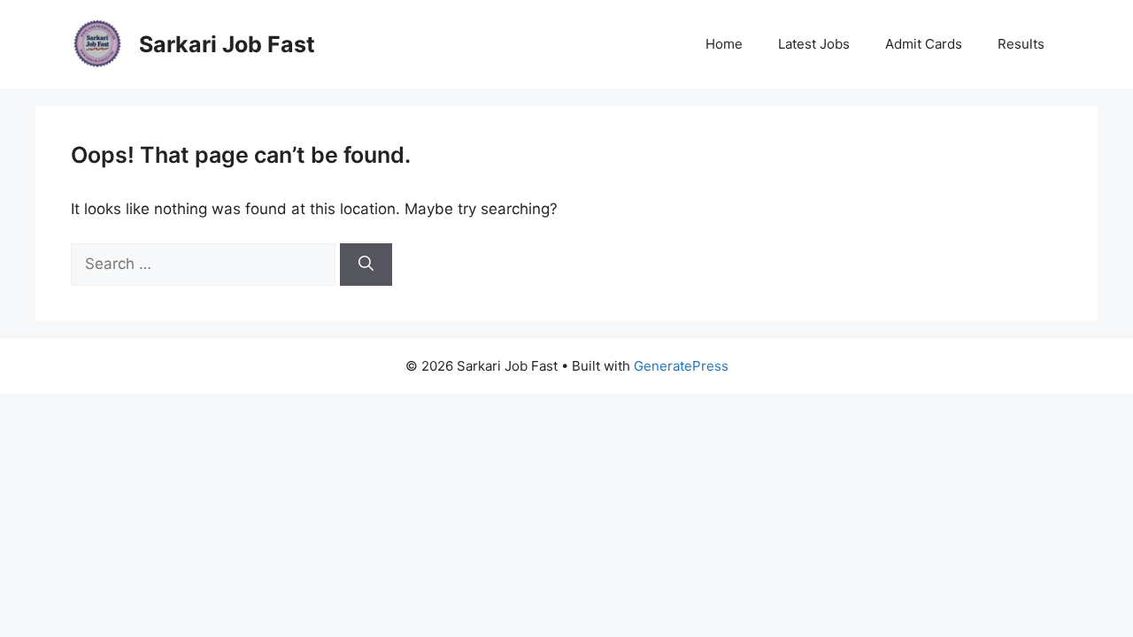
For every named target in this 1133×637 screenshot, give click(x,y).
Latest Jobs (814, 43)
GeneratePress (681, 365)
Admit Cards (923, 43)
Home (724, 43)
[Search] (366, 264)
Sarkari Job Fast (227, 44)
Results (1021, 43)
